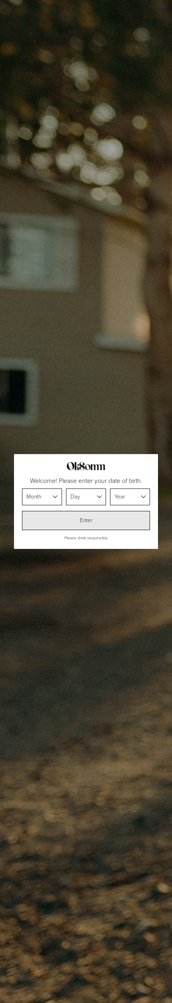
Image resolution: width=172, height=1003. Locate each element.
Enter (86, 520)
